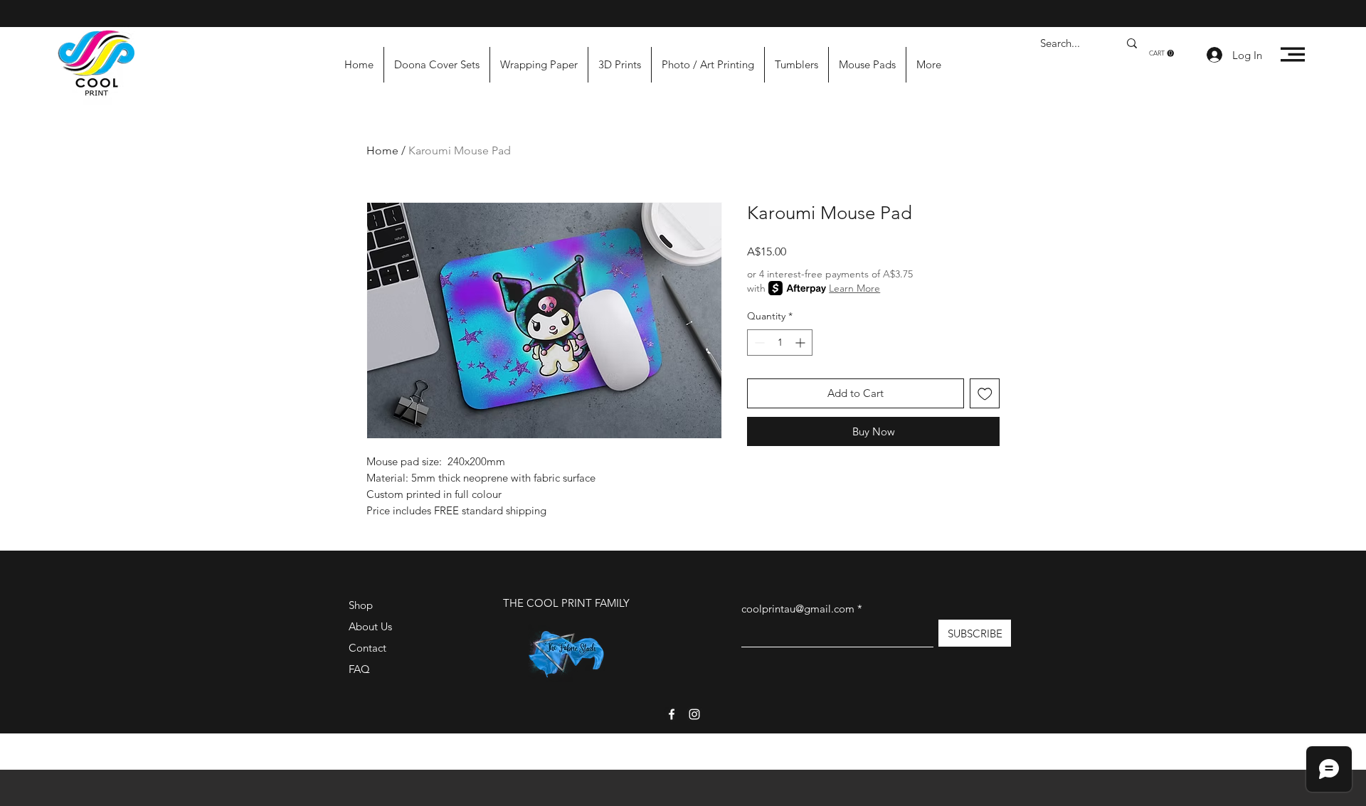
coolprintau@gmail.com (797, 608)
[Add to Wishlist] (985, 393)
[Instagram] (694, 714)
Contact (367, 647)
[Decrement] (758, 342)
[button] (1161, 53)
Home (382, 150)
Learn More (854, 288)
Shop (361, 605)
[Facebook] (672, 714)
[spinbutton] (780, 342)
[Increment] (801, 342)
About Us (370, 626)
